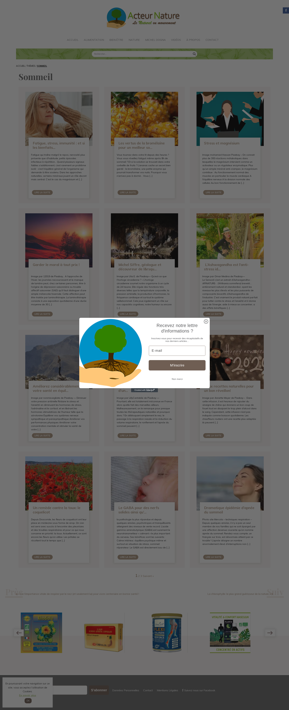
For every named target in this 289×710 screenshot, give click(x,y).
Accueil (72, 39)
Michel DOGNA (155, 39)
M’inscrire (177, 365)
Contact (212, 39)
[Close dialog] (206, 321)
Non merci (177, 379)
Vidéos (176, 39)
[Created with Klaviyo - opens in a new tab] (144, 390)
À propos (193, 39)
